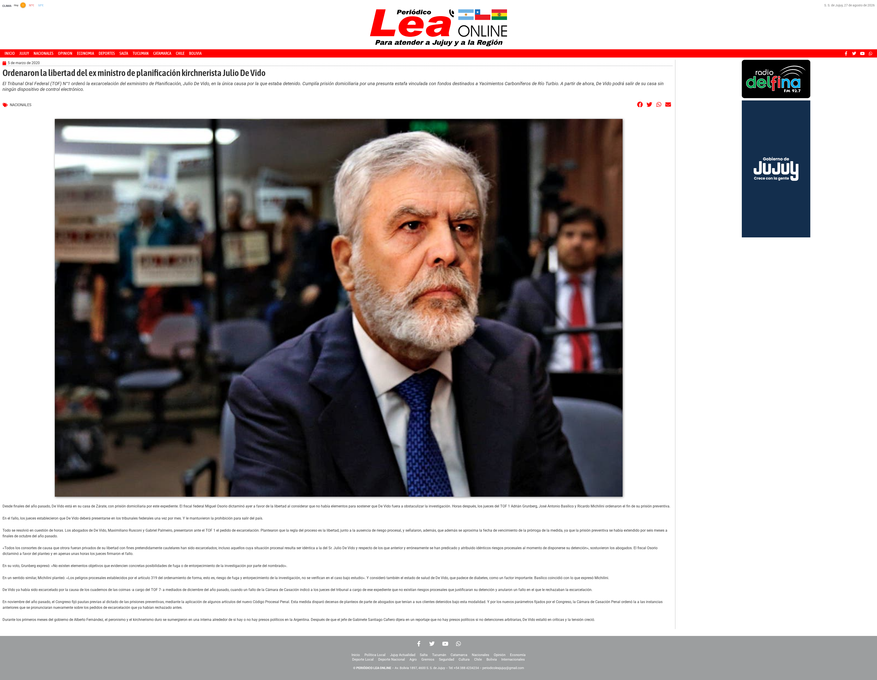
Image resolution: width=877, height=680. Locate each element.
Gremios (427, 659)
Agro (413, 659)
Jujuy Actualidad (402, 655)
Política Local (375, 655)
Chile (478, 659)
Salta (424, 655)
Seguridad (446, 659)
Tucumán (439, 655)
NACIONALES (43, 53)
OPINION (65, 53)
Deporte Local (363, 659)
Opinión (499, 655)
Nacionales (480, 655)
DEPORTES (107, 53)
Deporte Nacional (391, 659)
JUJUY (24, 53)
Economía (518, 655)
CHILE (180, 53)
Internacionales (513, 659)
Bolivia (491, 659)
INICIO (10, 53)
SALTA (123, 53)
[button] (640, 104)
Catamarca (459, 655)
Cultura (464, 659)
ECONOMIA (85, 53)
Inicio (355, 655)
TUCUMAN (141, 53)
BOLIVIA (195, 53)
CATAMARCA (162, 53)
